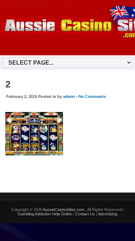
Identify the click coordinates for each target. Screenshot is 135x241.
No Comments (92, 96)
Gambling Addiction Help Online (45, 214)
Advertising (107, 214)
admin (69, 96)
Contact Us (85, 214)
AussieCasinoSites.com (64, 209)
